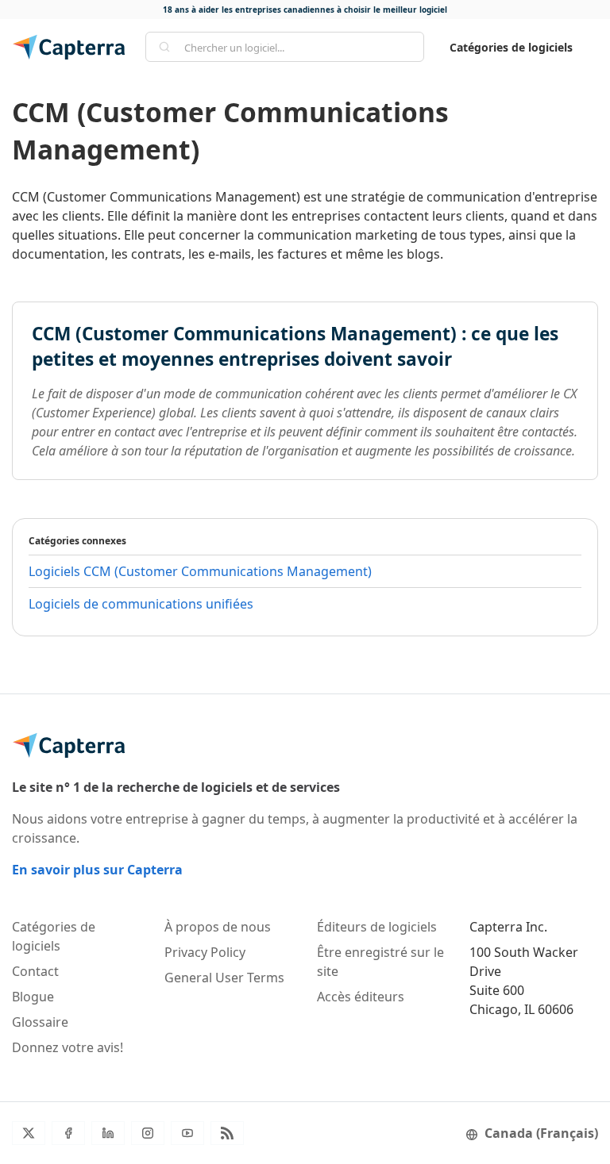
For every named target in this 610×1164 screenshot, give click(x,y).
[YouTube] (187, 1133)
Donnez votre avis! (67, 1047)
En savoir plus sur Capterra (97, 869)
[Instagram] (147, 1133)
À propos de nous (217, 926)
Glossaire (40, 1022)
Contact (35, 971)
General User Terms (224, 977)
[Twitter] (28, 1133)
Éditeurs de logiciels (377, 926)
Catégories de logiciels (511, 47)
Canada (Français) (541, 1133)
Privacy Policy (204, 952)
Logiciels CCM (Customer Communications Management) (200, 571)
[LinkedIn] (108, 1133)
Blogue (33, 996)
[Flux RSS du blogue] (227, 1133)
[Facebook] (68, 1133)
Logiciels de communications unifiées (141, 604)
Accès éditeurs (360, 996)
